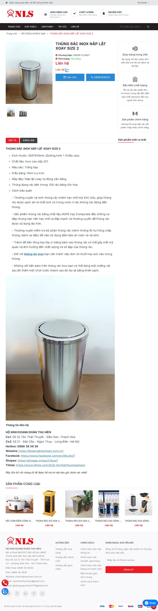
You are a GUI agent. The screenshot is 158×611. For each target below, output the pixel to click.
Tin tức (62, 26)
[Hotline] (5, 582)
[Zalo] (5, 591)
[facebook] (17, 594)
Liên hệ (75, 26)
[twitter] (9, 594)
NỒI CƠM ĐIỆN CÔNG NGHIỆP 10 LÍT (25, 520)
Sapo (59, 606)
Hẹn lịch (71, 77)
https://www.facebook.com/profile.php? (48, 455)
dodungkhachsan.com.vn (28, 576)
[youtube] (34, 594)
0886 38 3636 (25, 567)
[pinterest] (42, 594)
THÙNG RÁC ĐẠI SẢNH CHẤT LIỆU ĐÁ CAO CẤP (120, 520)
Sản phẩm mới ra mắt (132, 139)
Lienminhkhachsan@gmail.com (28, 581)
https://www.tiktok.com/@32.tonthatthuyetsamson (50, 465)
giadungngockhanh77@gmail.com (30, 585)
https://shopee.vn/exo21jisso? (38, 460)
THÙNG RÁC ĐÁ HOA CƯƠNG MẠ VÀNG (86, 520)
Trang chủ (14, 26)
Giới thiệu (30, 26)
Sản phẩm (47, 26)
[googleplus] (26, 594)
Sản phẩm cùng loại (23, 484)
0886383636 (101, 77)
